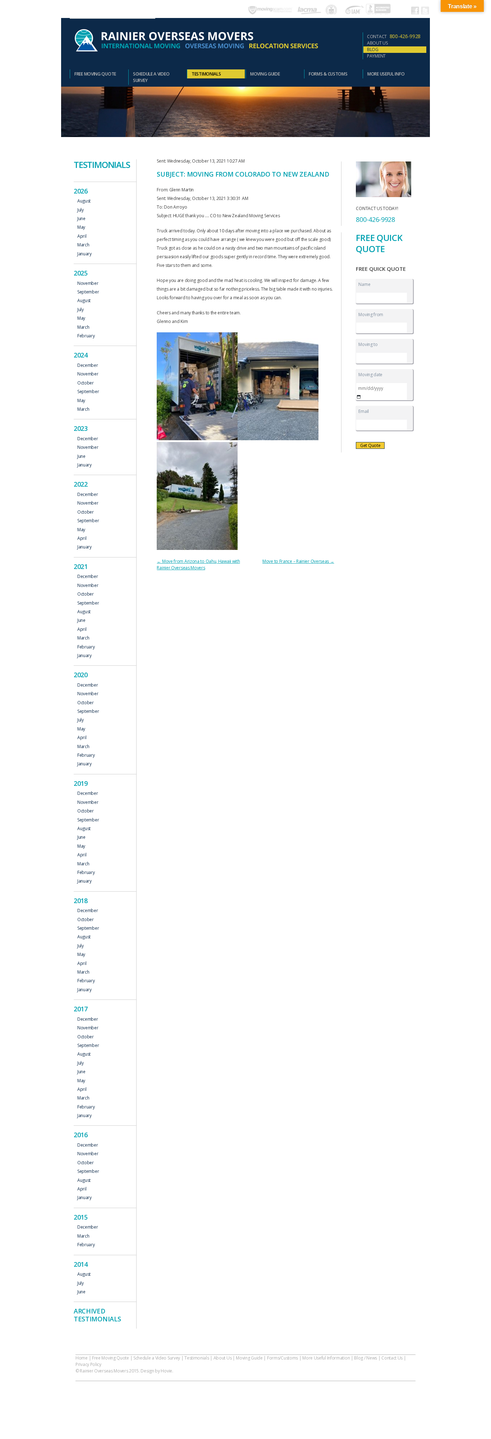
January (84, 253)
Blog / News (365, 1358)
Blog (372, 49)
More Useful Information (326, 1358)
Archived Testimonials (97, 1315)
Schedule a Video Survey (151, 77)
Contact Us (392, 1358)
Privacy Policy (88, 1364)
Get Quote (370, 445)
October (85, 383)
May (81, 227)
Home (81, 1358)
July (80, 210)
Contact (394, 36)
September (88, 292)
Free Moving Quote (95, 74)
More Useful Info (385, 74)
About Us (377, 43)
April (82, 236)
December (87, 365)
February (86, 335)
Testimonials (206, 74)
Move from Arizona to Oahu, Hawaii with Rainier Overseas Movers (198, 564)
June (81, 218)
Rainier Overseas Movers (196, 40)
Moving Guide (265, 74)
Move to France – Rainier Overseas (298, 561)
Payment (376, 56)
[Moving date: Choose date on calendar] (358, 397)
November (87, 283)
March (83, 244)
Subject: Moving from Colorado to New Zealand (243, 174)
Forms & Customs (328, 74)
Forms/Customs (282, 1358)
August (84, 201)
